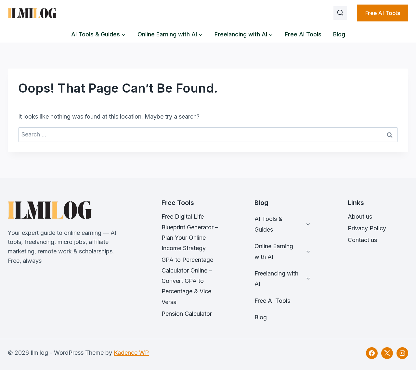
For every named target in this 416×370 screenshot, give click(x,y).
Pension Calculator (187, 313)
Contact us (362, 239)
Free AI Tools (382, 12)
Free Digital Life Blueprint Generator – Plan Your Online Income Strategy (190, 232)
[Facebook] (372, 353)
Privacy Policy (367, 228)
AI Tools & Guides (268, 224)
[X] (387, 353)
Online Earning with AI (273, 251)
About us (360, 216)
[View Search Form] (340, 13)
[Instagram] (402, 353)
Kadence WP (131, 352)
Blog (339, 34)
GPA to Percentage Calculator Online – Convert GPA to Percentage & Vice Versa (187, 280)
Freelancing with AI (276, 278)
